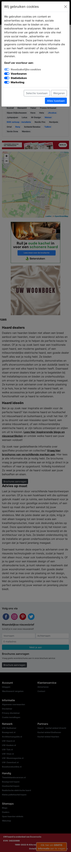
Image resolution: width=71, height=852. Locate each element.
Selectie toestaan (37, 93)
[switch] (6, 73)
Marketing (17, 82)
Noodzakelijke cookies (26, 69)
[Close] (65, 6)
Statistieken (19, 78)
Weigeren (59, 93)
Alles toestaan (56, 100)
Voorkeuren (19, 73)
